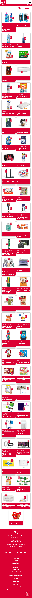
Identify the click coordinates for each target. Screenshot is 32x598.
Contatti (16, 584)
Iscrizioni (16, 581)
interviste (16, 569)
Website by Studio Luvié (16, 546)
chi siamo (16, 560)
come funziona (16, 563)
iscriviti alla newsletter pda (16, 549)
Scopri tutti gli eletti (16, 575)
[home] (3, 3)
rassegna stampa (16, 571)
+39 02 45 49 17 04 (16, 540)
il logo (16, 562)
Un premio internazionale (16, 587)
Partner (16, 578)
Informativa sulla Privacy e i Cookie (16, 544)
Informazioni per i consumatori (16, 590)
